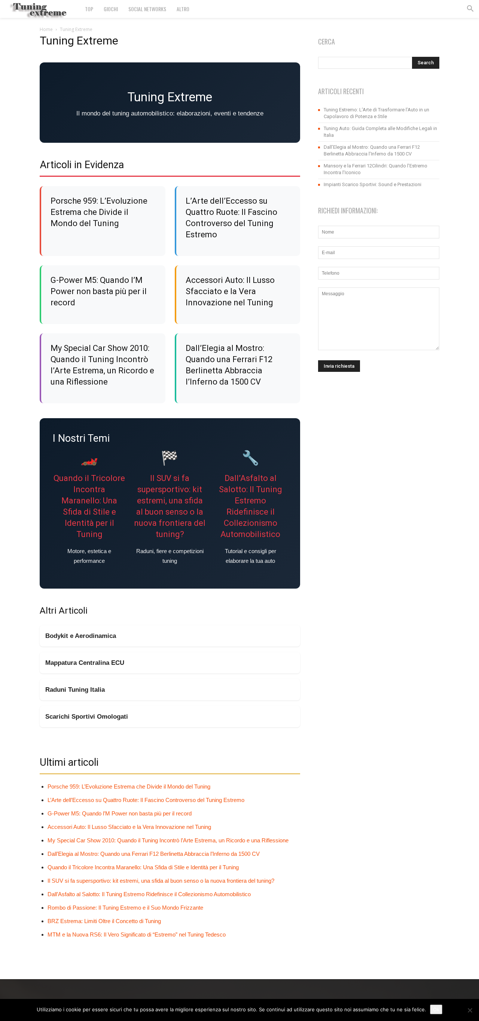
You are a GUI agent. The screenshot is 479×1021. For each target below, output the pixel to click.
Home (46, 29)
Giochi (111, 9)
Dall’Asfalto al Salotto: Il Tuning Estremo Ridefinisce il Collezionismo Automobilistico (149, 894)
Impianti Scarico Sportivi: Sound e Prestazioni (372, 184)
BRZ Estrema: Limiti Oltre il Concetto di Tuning (104, 921)
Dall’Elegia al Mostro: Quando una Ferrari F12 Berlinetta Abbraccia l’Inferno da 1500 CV (154, 854)
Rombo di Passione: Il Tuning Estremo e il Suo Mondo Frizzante (125, 907)
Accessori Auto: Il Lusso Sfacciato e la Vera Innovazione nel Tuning (230, 291)
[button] (470, 9)
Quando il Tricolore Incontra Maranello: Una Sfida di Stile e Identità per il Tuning (143, 867)
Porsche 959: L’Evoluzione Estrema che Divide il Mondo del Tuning (99, 212)
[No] (469, 1010)
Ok (436, 1009)
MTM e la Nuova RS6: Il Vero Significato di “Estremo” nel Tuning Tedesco (137, 934)
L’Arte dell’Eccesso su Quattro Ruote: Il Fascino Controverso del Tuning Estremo (146, 800)
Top (89, 9)
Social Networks (147, 9)
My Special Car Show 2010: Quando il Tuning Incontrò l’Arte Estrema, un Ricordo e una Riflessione (168, 840)
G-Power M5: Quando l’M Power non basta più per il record (99, 291)
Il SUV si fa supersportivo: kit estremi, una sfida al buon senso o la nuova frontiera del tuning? (161, 880)
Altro (183, 9)
